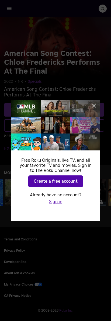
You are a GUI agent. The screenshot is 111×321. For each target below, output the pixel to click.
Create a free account (56, 181)
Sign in (55, 202)
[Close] (94, 105)
